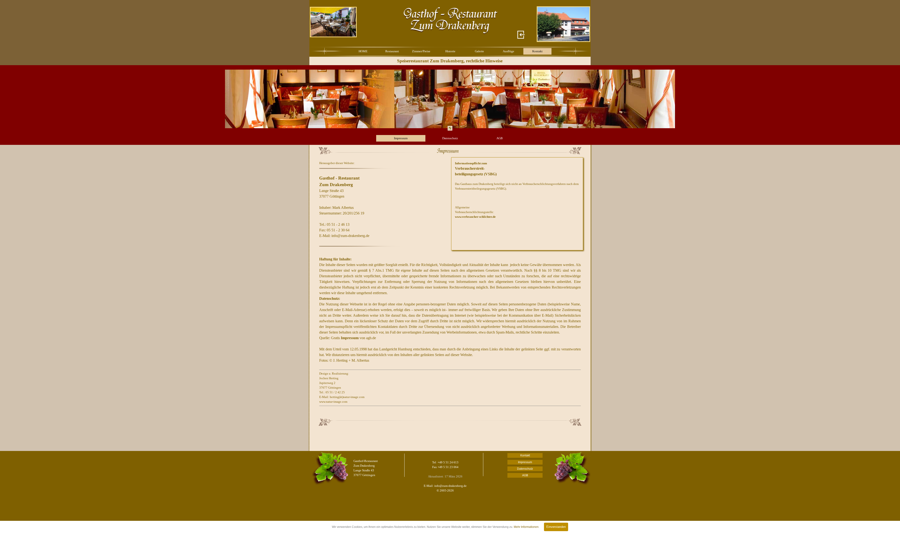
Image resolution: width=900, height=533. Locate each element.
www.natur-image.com (333, 401)
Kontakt (537, 51)
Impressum (401, 138)
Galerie (479, 51)
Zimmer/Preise (421, 51)
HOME (363, 51)
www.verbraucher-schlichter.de (475, 216)
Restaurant (392, 51)
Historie (450, 51)
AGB (499, 138)
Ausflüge (508, 51)
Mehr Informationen (526, 527)
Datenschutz (450, 138)
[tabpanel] (449, 99)
